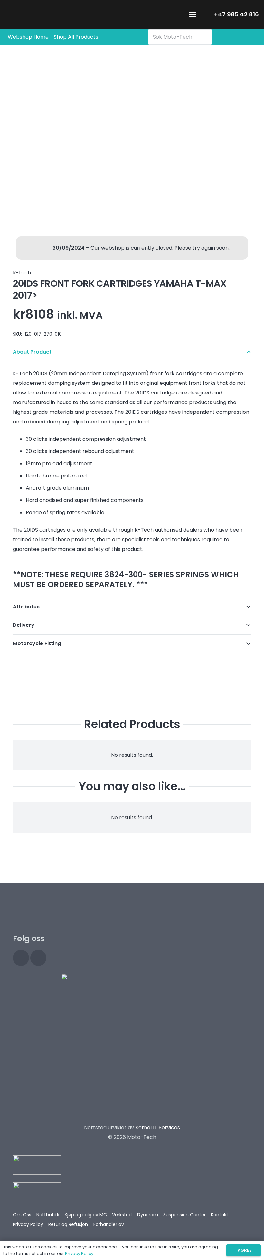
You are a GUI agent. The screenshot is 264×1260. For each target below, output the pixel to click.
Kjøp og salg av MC (86, 1214)
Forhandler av (108, 1224)
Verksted (122, 1214)
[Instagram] (21, 958)
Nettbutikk (47, 1214)
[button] (192, 14)
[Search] (206, 37)
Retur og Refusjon (68, 1224)
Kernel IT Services (157, 1127)
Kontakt (219, 1214)
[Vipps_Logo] (37, 1192)
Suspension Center (184, 1214)
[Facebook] (38, 958)
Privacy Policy (28, 1224)
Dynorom (147, 1214)
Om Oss (22, 1214)
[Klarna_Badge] (37, 1165)
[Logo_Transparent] (46, 14)
